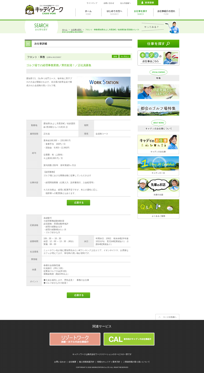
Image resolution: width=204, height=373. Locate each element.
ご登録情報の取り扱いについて (136, 362)
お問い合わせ (60, 362)
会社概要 (72, 362)
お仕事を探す (76, 30)
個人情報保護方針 (86, 362)
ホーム (64, 30)
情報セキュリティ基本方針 (108, 362)
